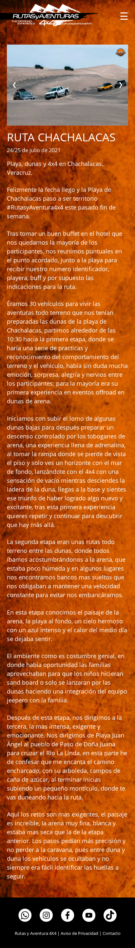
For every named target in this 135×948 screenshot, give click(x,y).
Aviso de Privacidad (79, 933)
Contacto (112, 933)
